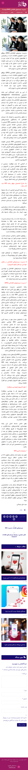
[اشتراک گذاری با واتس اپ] (4, 516)
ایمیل (24, 699)
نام (25, 690)
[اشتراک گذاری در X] (13, 516)
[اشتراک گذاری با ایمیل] (14, 519)
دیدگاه (24, 674)
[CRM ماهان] (26, 12)
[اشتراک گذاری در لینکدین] (7, 516)
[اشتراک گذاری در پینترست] (10, 516)
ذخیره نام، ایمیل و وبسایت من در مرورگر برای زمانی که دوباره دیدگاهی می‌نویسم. (15, 719)
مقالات (21, 510)
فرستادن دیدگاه (21, 725)
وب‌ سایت (24, 707)
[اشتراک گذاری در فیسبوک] (16, 516)
